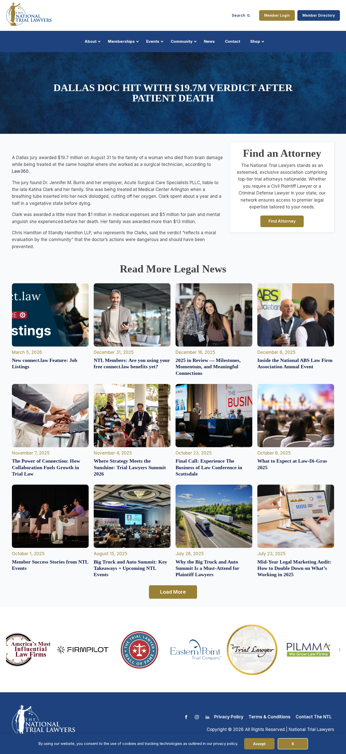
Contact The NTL (314, 716)
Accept (259, 744)
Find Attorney (282, 221)
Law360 (20, 171)
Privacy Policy (228, 716)
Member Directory (318, 15)
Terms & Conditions (269, 716)
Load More (173, 592)
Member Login (277, 15)
